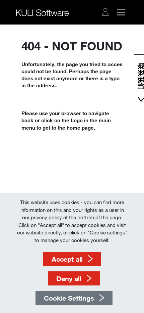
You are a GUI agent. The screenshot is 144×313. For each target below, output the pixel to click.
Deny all (68, 278)
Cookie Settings (69, 298)
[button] (105, 12)
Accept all (67, 259)
